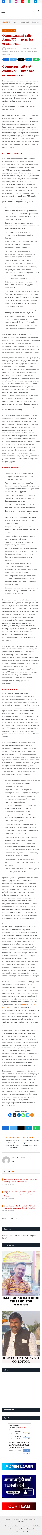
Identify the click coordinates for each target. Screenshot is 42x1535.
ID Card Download (18, 1532)
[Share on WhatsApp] (36, 59)
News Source (14, 1529)
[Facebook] (10, 1115)
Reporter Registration (28, 1529)
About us (15, 1526)
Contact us (36, 1526)
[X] (14, 1115)
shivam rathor (14, 49)
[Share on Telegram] (28, 59)
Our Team (30, 1532)
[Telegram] (28, 1115)
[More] (32, 1115)
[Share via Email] (21, 59)
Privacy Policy (25, 1526)
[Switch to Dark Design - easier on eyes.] (39, 1)
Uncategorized (9, 30)
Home (7, 1526)
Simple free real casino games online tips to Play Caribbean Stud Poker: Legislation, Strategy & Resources (19, 1194)
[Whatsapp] (23, 1115)
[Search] (38, 11)
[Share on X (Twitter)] (13, 59)
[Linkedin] (19, 1115)
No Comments (32, 52)
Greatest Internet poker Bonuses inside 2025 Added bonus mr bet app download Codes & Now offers (20, 1207)
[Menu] (4, 11)
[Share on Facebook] (5, 59)
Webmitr (21, 1521)
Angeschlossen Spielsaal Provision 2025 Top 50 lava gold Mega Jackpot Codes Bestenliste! (20, 1180)
